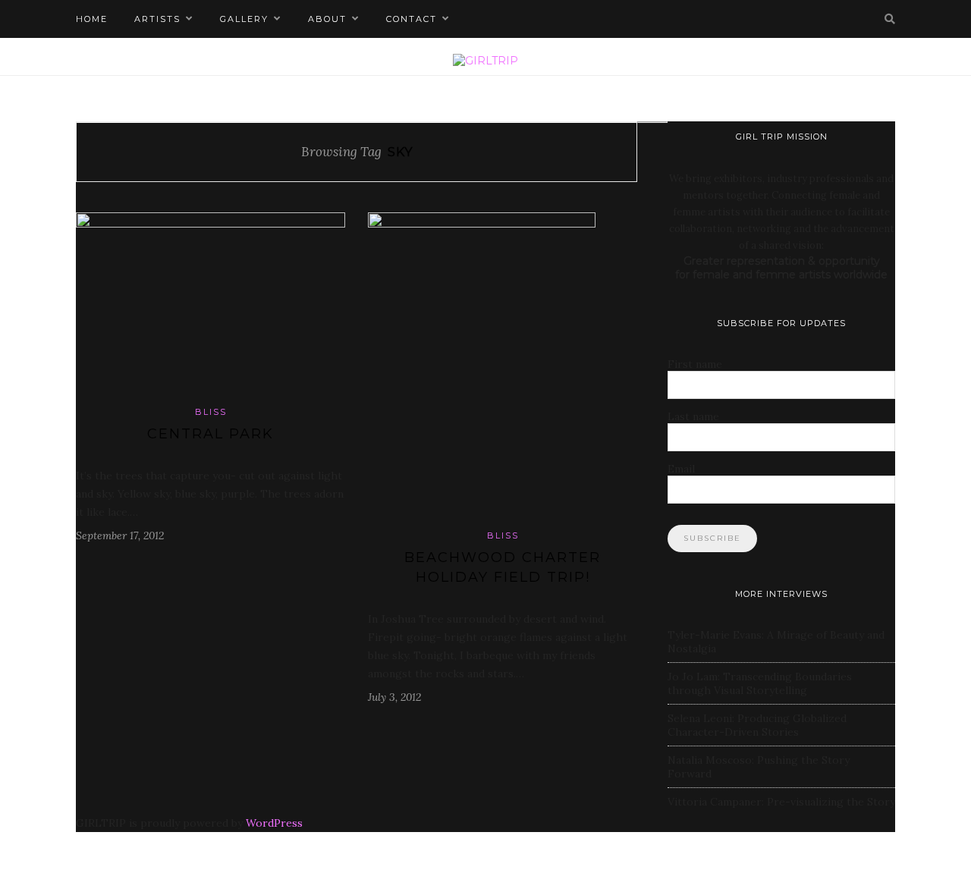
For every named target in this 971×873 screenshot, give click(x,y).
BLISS (211, 412)
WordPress (274, 823)
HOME (92, 19)
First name (695, 364)
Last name (693, 416)
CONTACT (411, 19)
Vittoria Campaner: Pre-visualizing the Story (781, 802)
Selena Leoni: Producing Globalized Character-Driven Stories (757, 725)
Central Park (210, 434)
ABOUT (327, 19)
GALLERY (244, 19)
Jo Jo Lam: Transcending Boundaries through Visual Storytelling (760, 683)
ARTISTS (157, 19)
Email (681, 469)
